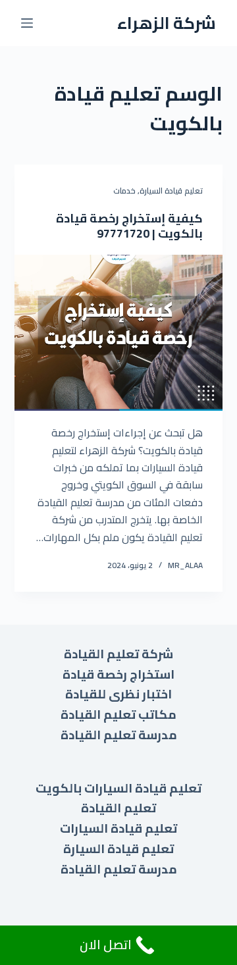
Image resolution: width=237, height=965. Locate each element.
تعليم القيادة (118, 808)
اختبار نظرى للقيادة (118, 694)
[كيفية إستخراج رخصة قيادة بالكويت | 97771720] (118, 333)
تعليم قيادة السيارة (171, 190)
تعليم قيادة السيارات (118, 828)
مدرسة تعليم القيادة (119, 734)
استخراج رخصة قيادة (118, 674)
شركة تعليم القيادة (118, 653)
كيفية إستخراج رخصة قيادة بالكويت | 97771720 (129, 225)
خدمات (124, 190)
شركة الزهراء (166, 22)
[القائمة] (27, 23)
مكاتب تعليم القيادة (118, 714)
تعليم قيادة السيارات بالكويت (118, 788)
